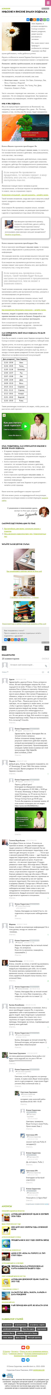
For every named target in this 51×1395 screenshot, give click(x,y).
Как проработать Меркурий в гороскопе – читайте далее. (24, 310)
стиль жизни (7, 1337)
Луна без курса (28, 1329)
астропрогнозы (20, 1325)
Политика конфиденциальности (35, 1353)
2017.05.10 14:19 (35, 989)
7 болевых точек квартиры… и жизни (24, 597)
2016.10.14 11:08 (33, 1139)
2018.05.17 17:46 (29, 942)
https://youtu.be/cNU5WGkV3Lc (27, 806)
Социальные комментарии (37, 1204)
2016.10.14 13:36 (33, 1195)
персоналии (41, 1329)
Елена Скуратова (29, 1094)
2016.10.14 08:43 (27, 1096)
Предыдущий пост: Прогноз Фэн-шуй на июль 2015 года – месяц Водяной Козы (4, 648)
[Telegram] (47, 19)
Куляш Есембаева (23, 1035)
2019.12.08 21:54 (31, 840)
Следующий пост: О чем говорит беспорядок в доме (46, 648)
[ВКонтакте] (27, 19)
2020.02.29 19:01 (28, 731)
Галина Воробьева (23, 906)
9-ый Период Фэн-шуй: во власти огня (29, 1305)
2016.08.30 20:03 (32, 1053)
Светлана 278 (33, 1157)
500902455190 (38, 1370)
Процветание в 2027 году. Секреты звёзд (30, 1240)
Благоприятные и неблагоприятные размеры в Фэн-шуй (24, 624)
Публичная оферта (16, 1353)
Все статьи (45, 8)
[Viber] (41, 19)
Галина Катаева (22, 989)
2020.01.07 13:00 (22, 761)
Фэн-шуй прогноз (34, 1337)
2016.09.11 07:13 (21, 1037)
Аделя (19, 731)
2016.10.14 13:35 (33, 1159)
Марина (20, 942)
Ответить (12, 723)
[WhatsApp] (44, 19)
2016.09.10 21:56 (31, 1005)
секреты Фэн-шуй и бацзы (27, 1333)
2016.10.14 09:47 (33, 1119)
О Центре (6, 1351)
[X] (31, 19)
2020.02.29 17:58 (21, 679)
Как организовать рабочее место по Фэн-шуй (24, 571)
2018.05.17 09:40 (22, 924)
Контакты (15, 1351)
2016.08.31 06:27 (21, 1074)
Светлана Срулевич (24, 1071)
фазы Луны (20, 1337)
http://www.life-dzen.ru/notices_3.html (26, 751)
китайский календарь (11, 1329)
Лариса (20, 782)
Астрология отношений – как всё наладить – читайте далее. (25, 195)
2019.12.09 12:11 (21, 908)
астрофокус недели (37, 1325)
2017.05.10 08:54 (29, 961)
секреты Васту (8, 1333)
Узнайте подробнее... (13, 235)
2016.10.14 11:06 (33, 1175)
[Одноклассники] (34, 19)
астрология (6, 8)
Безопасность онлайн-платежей (25, 1356)
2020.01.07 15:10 (29, 782)
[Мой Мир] (37, 19)
